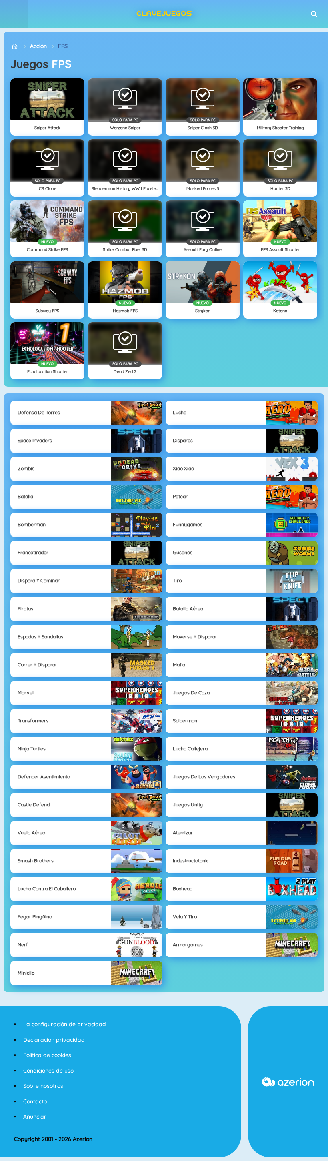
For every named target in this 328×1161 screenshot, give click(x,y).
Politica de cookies (47, 1055)
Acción (38, 46)
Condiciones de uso (48, 1070)
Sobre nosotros (43, 1085)
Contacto (35, 1101)
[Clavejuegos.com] (14, 46)
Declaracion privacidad (54, 1039)
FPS (63, 46)
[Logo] (164, 14)
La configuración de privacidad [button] (64, 1024)
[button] (314, 14)
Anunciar (34, 1116)
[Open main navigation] (14, 14)
